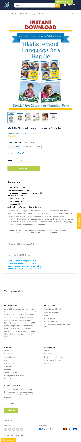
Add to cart (23, 168)
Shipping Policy (10, 366)
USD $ (7, 420)
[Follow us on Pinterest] (17, 429)
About (6, 351)
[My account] (65, 5)
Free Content (49, 354)
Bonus (46, 351)
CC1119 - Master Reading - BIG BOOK (22, 263)
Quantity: (11, 160)
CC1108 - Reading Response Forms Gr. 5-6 (24, 269)
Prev (67, 14)
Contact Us (8, 354)
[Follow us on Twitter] (9, 429)
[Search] (57, 5)
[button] (12, 136)
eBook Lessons (50, 318)
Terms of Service (10, 373)
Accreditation (9, 357)
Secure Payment (10, 379)
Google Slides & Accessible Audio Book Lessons (59, 326)
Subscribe (11, 410)
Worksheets (48, 315)
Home (6, 14)
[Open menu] (74, 5)
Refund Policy (9, 369)
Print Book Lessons (51, 321)
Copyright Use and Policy (14, 376)
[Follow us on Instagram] (13, 429)
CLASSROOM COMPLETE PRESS (16, 133)
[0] (69, 5)
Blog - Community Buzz (53, 357)
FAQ (5, 360)
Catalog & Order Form (52, 360)
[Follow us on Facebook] (5, 429)
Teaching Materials (51, 312)
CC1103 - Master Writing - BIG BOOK (22, 261)
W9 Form (47, 363)
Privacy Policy (9, 363)
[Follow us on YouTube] (21, 429)
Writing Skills (14, 14)
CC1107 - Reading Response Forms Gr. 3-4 (24, 266)
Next (73, 14)
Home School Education (53, 309)
